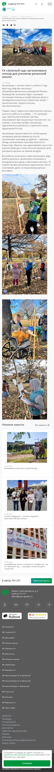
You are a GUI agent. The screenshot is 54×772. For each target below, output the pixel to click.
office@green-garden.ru (22, 596)
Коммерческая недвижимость (19, 740)
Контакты (7, 727)
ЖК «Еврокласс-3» (9, 702)
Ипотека (6, 737)
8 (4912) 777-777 (16, 4)
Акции (5, 733)
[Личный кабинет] (42, 4)
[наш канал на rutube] (27, 604)
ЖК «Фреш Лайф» (8, 708)
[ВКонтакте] (3, 25)
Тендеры (7, 718)
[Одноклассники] (7, 25)
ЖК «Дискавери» (8, 638)
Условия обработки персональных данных (21, 769)
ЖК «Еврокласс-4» (9, 648)
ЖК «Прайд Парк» (8, 665)
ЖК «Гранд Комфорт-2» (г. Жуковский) (16, 681)
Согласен (27, 763)
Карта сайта (9, 743)
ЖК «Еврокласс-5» (9, 670)
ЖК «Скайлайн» (8, 627)
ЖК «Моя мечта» (8, 654)
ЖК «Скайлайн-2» (8, 632)
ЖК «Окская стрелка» (10, 643)
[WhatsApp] (14, 25)
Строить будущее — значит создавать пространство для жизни (21, 517)
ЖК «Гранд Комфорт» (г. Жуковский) (15, 686)
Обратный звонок (41, 580)
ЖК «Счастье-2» (8, 692)
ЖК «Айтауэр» (7, 697)
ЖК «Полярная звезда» (11, 659)
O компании (9, 721)
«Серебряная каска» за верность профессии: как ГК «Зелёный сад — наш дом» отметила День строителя (26, 566)
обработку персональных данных (19, 754)
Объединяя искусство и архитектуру (20, 468)
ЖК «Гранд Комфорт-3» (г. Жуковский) (16, 675)
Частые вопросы (11, 724)
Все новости (40, 425)
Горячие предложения (14, 730)
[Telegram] (11, 25)
